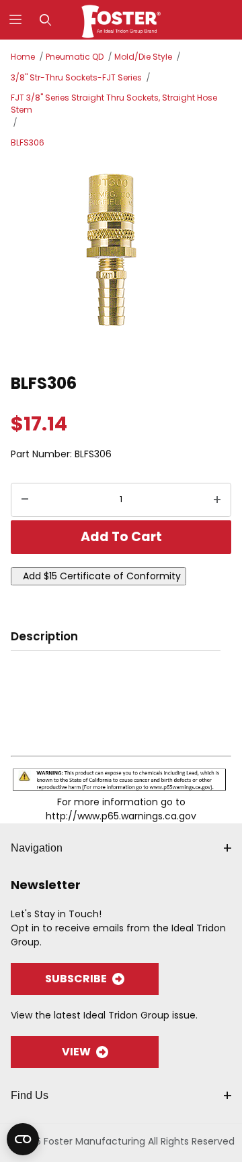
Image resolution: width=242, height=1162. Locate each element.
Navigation (37, 848)
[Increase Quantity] (217, 500)
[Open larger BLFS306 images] (121, 258)
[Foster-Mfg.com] (121, 18)
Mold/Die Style (143, 56)
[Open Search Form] (45, 20)
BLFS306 (27, 142)
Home (23, 56)
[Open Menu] (15, 20)
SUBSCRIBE (76, 978)
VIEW (76, 1051)
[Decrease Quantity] (24, 500)
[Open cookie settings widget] (23, 1139)
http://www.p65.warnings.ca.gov (121, 816)
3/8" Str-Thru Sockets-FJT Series (76, 77)
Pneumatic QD (75, 56)
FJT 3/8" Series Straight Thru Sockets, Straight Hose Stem (114, 103)
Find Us (29, 1095)
